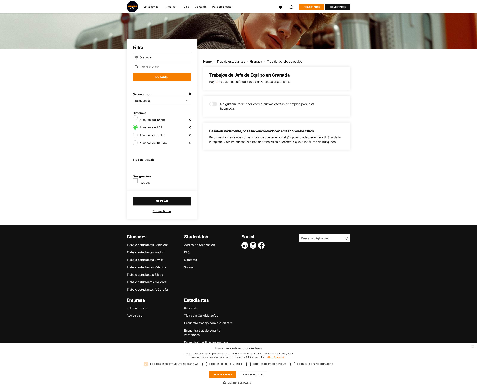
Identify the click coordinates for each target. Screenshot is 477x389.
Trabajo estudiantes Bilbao (145, 274)
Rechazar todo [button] (253, 374)
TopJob (144, 183)
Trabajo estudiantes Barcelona (147, 245)
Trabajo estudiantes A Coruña (147, 289)
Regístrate (191, 308)
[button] (238, 383)
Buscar (161, 77)
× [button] (472, 346)
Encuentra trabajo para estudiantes (208, 323)
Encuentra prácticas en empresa (206, 342)
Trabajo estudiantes (231, 61)
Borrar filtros (162, 211)
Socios (188, 267)
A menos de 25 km (152, 127)
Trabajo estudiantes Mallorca (146, 282)
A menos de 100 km (153, 143)
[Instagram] (254, 245)
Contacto (200, 6)
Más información (276, 357)
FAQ (186, 252)
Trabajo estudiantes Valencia (146, 267)
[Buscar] (291, 6)
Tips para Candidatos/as (201, 315)
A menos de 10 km (152, 119)
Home (207, 61)
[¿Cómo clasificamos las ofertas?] (189, 94)
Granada (256, 61)
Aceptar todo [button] (223, 374)
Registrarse (312, 7)
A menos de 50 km (152, 135)
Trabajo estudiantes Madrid (145, 252)
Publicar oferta (137, 308)
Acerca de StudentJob (199, 245)
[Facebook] (262, 245)
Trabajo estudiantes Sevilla (145, 260)
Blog (186, 6)
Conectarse (338, 7)
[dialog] (238, 366)
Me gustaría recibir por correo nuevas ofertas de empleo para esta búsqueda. (267, 106)
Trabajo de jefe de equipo (285, 61)
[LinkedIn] (245, 245)
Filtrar (162, 201)
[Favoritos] (280, 6)
